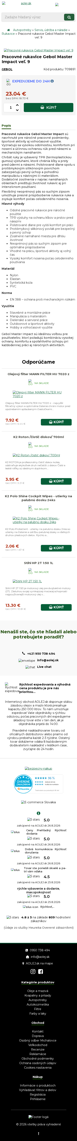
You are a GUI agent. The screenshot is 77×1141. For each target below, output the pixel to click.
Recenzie (38, 1049)
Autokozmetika (38, 1004)
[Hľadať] (69, 17)
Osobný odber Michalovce (37, 1040)
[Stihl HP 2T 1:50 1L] (27, 581)
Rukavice (8, 34)
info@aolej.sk (40, 957)
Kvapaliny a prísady (37, 995)
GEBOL (7, 69)
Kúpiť (51, 108)
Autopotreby (22, 30)
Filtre (37, 1009)
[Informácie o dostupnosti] (52, 81)
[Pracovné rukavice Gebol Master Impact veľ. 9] (38, 50)
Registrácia (38, 1094)
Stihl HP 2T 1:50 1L (38, 563)
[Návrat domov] (8, 30)
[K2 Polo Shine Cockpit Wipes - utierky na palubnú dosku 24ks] (39, 522)
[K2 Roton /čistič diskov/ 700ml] (36, 455)
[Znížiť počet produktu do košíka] (17, 109)
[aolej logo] (24, 5)
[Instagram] (33, 971)
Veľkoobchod (37, 1045)
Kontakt (38, 1031)
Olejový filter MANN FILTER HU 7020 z (38, 374)
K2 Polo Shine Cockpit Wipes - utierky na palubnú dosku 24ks (38, 498)
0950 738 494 (40, 950)
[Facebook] (40, 971)
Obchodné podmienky (38, 1058)
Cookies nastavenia (38, 1067)
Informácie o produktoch (38, 1085)
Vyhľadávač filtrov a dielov (37, 1090)
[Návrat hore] (38, 1134)
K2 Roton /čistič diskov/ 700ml (38, 437)
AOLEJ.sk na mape (39, 963)
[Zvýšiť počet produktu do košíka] (17, 104)
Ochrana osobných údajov (37, 1063)
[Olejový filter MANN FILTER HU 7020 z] (39, 396)
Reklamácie (37, 1054)
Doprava (38, 1036)
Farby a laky (37, 1013)
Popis (6, 125)
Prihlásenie (38, 1099)
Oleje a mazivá (37, 991)
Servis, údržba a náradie (51, 30)
